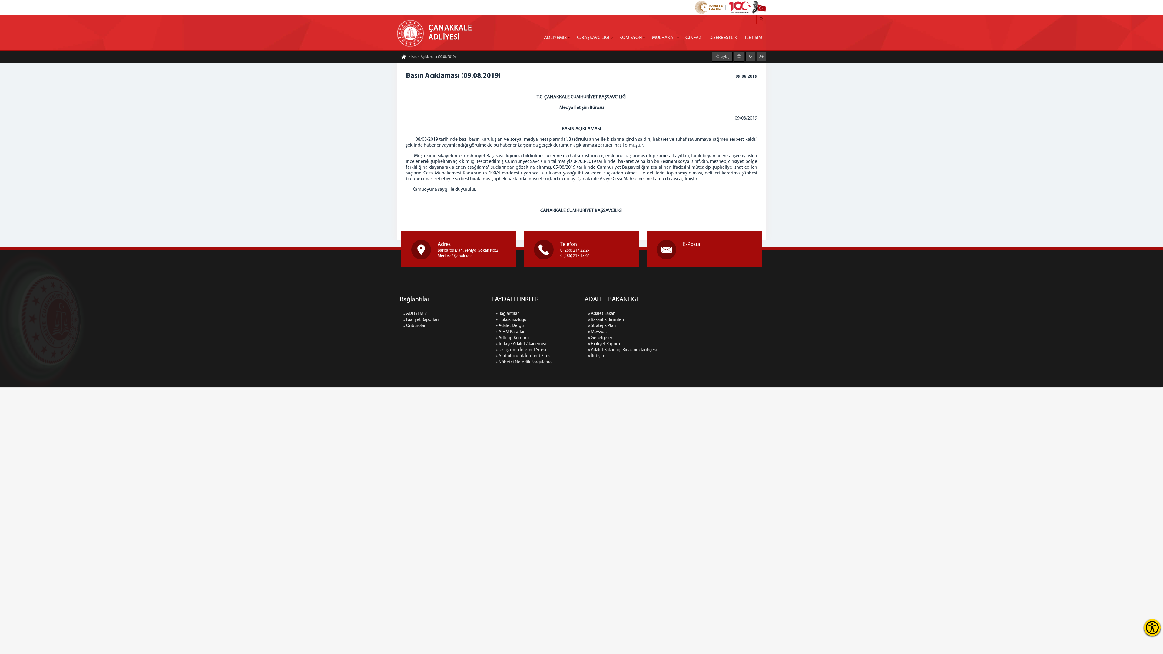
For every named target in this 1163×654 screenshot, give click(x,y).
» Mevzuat (597, 332)
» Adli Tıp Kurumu (512, 338)
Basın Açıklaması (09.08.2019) (433, 57)
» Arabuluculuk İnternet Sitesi (524, 356)
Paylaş (724, 57)
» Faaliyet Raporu (604, 344)
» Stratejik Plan (602, 326)
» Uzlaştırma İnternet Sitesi (521, 350)
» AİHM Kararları (511, 332)
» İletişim (596, 356)
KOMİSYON (630, 37)
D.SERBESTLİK (723, 37)
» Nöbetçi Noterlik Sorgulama (524, 362)
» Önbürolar (414, 326)
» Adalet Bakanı (602, 314)
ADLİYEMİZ (555, 37)
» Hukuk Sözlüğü (511, 320)
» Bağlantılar (507, 314)
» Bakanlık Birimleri (606, 320)
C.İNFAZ (693, 37)
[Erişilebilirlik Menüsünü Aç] (1152, 627)
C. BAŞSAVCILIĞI (593, 37)
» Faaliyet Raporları (421, 320)
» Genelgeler (600, 338)
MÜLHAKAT (663, 37)
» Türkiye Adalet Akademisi (521, 344)
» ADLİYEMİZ (415, 314)
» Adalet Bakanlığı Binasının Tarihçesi (622, 350)
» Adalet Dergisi (510, 326)
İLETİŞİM (753, 37)
